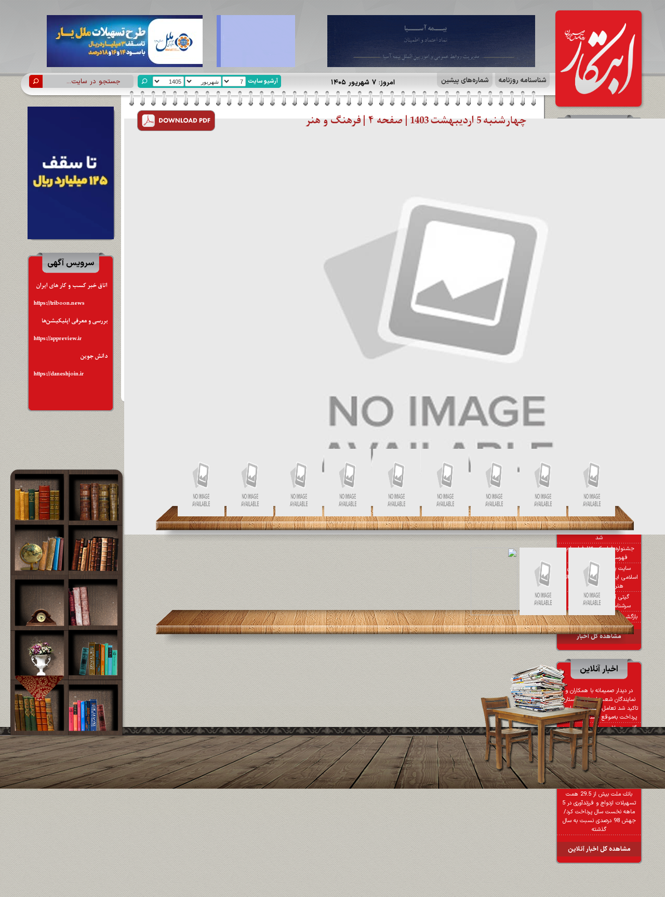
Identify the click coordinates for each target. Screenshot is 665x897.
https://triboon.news (59, 303)
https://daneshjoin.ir (59, 374)
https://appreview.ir (58, 338)
